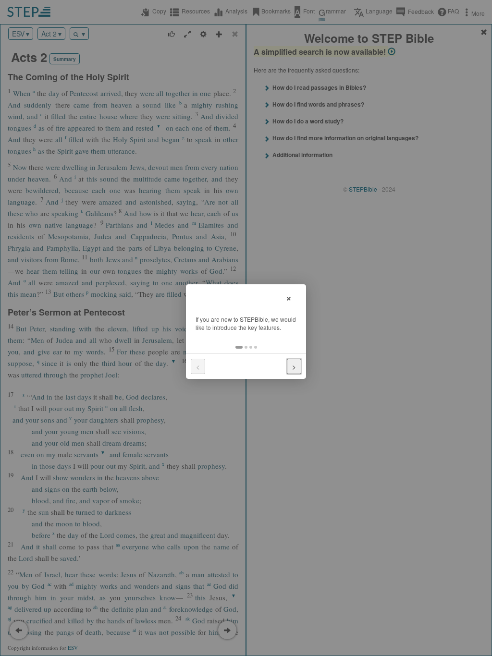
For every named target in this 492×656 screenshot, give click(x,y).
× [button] (289, 297)
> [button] (294, 366)
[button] (239, 347)
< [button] (198, 366)
